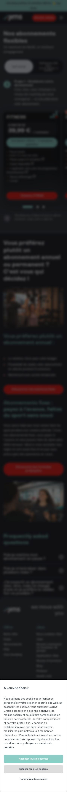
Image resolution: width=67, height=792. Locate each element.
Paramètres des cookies (33, 779)
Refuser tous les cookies (33, 769)
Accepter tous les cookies (33, 758)
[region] (33, 735)
